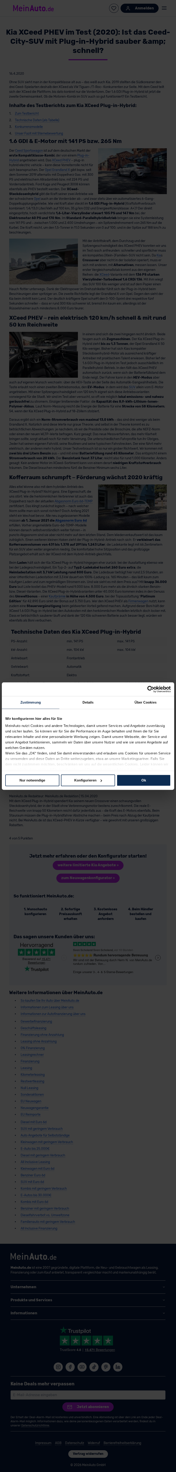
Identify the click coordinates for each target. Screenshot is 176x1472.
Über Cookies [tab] (146, 702)
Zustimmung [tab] (30, 702)
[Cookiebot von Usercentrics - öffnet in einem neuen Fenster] (151, 689)
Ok (143, 780)
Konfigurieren (85, 780)
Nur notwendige (32, 780)
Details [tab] (88, 702)
